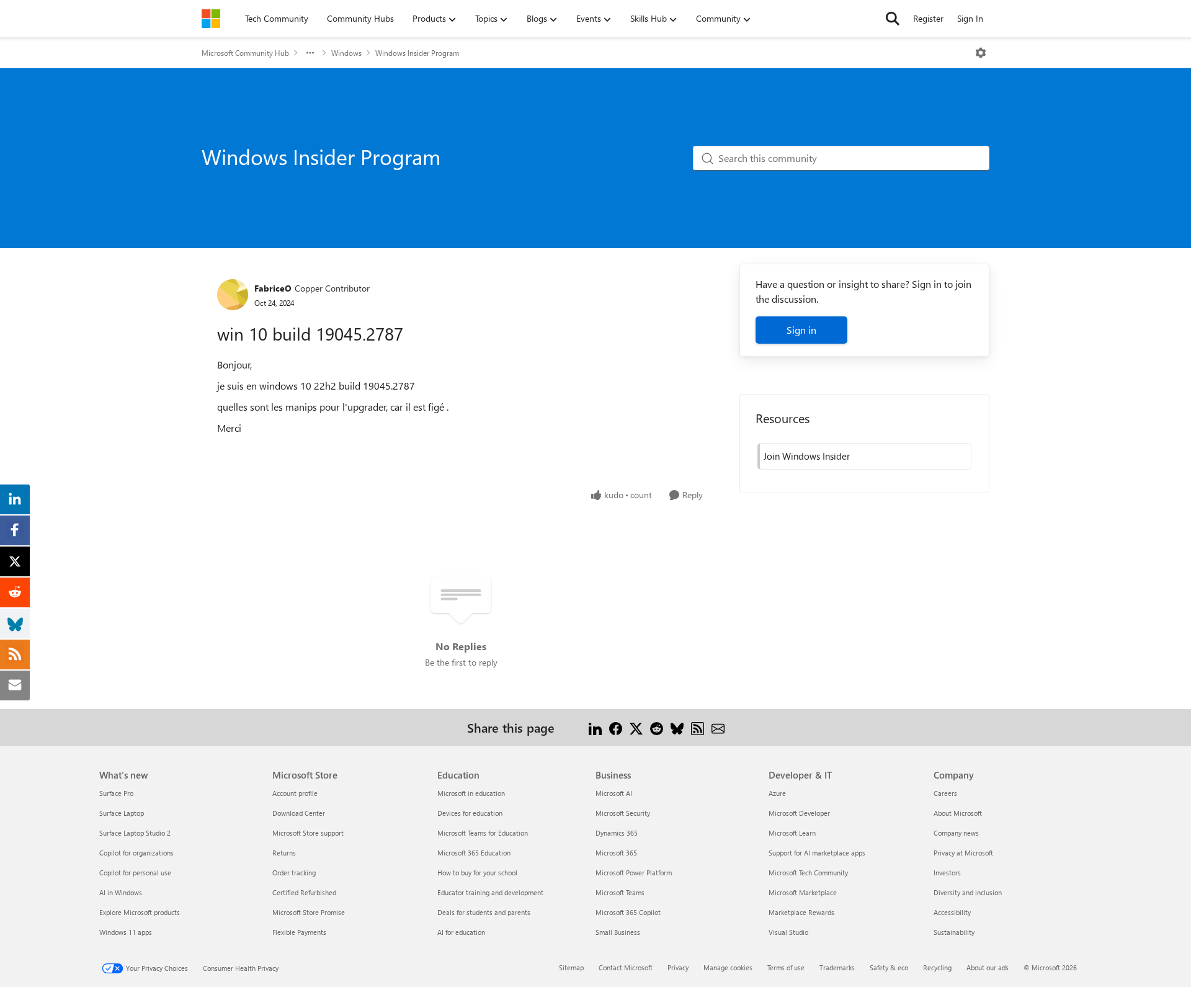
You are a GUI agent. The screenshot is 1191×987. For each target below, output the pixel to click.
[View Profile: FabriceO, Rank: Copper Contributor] (232, 294)
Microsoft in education (471, 793)
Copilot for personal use (135, 872)
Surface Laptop (121, 813)
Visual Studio (788, 932)
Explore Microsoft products (139, 912)
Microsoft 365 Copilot (628, 912)
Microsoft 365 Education (474, 852)
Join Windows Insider (807, 456)
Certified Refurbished (304, 892)
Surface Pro (116, 793)
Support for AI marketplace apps (817, 852)
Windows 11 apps (125, 932)
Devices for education (469, 813)
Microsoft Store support (308, 832)
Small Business (618, 932)
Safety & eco (889, 967)
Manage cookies (727, 967)
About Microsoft (958, 813)
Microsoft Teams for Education (482, 832)
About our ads (987, 967)
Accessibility (952, 912)
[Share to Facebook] (615, 727)
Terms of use (786, 967)
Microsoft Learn (792, 832)
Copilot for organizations (136, 852)
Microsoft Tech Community (808, 872)
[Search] (892, 18)
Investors (947, 872)
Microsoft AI (614, 793)
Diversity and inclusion (968, 892)
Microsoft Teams (620, 892)
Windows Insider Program (417, 53)
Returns (284, 852)
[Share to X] (636, 727)
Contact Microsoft (626, 967)
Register (928, 18)
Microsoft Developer (799, 813)
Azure (777, 793)
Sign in (801, 329)
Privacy (678, 967)
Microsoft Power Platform (634, 872)
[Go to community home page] (211, 18)
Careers (945, 793)
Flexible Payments (299, 932)
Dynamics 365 (617, 832)
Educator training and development (490, 892)
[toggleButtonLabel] (980, 52)
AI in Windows (120, 892)
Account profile (295, 793)
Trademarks (837, 967)
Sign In (970, 18)
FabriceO (273, 288)
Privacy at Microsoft (963, 852)
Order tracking (294, 872)
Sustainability (954, 932)
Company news (956, 832)
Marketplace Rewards (801, 912)
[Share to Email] (718, 727)
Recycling (937, 967)
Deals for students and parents (483, 912)
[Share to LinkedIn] (595, 727)
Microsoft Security (623, 813)
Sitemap (571, 967)
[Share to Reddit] (656, 727)
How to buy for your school (477, 872)
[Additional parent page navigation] (310, 52)
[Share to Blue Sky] (677, 727)
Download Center (298, 813)
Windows (346, 53)
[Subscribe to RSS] (697, 727)
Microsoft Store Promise (308, 912)
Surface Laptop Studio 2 (135, 832)
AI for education (461, 932)
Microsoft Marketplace (803, 892)
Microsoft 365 (616, 852)
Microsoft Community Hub (245, 53)
